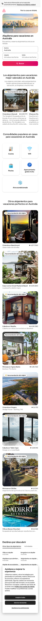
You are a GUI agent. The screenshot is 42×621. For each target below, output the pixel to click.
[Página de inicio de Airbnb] (4, 10)
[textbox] (11, 57)
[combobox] (20, 50)
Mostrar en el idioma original (26, 5)
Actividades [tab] (28, 546)
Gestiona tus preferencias (20, 608)
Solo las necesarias (20, 603)
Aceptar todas (20, 597)
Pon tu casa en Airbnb (28, 10)
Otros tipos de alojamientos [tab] (11, 546)
